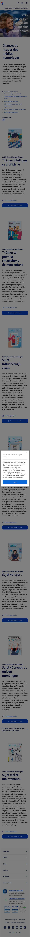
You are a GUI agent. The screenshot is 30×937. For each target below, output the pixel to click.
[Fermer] (27, 452)
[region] (15, 468)
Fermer (15, 482)
